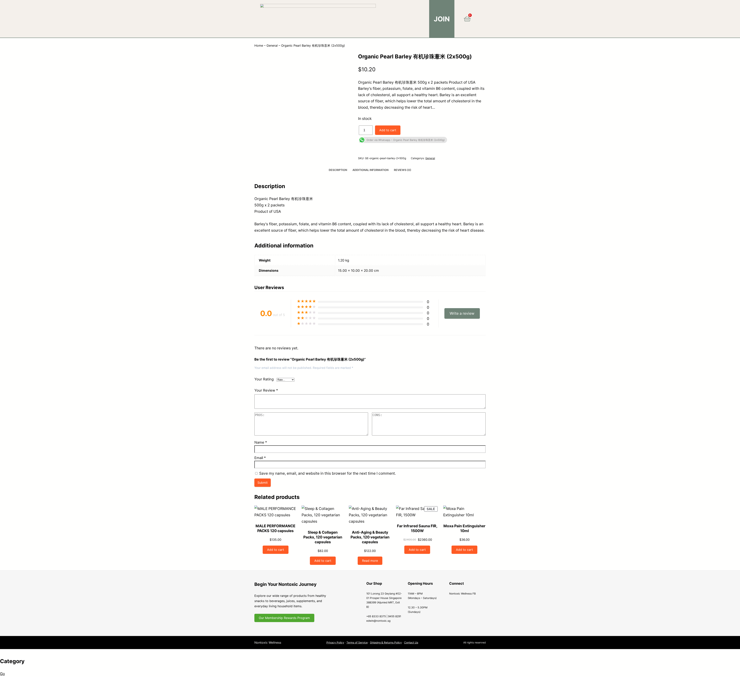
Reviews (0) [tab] (402, 170)
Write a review (462, 313)
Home (258, 45)
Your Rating (264, 379)
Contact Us (411, 642)
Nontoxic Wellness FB (462, 593)
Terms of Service (357, 642)
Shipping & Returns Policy (386, 642)
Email (260, 458)
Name (260, 442)
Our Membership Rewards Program (284, 618)
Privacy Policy (335, 642)
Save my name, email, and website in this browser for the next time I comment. (327, 473)
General (272, 45)
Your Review (266, 390)
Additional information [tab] (370, 170)
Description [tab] (338, 170)
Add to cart (387, 130)
